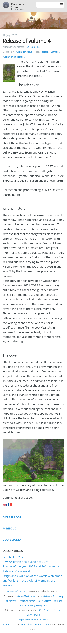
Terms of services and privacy (34, 624)
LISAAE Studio (12, 539)
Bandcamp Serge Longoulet (33, 605)
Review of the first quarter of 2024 (26, 562)
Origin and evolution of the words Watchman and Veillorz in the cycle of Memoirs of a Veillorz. (32, 580)
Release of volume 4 (16, 571)
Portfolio (10, 528)
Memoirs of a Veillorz (17, 5)
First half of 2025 (14, 557)
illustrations (55, 52)
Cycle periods (12, 517)
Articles (6, 624)
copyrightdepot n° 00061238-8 (33, 619)
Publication (21, 52)
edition (45, 52)
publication (19, 57)
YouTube (58, 600)
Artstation (45, 596)
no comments (33, 47)
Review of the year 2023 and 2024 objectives (33, 566)
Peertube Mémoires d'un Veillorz (35, 600)
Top (15, 624)
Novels (30, 52)
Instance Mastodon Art (26, 596)
